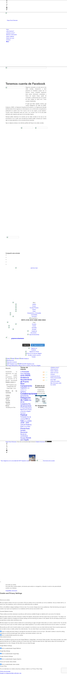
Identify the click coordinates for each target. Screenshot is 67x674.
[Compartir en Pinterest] (7, 262)
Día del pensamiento (25, 405)
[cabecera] (18, 20)
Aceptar (7, 590)
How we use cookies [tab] (5, 600)
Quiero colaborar (54, 371)
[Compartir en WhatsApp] (7, 259)
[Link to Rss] (6, 6)
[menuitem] (33, 29)
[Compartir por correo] (7, 264)
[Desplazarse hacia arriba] (0, 582)
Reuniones (23, 432)
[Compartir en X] (7, 257)
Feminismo (23, 413)
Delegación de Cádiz (25, 398)
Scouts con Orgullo (25, 439)
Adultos (22, 373)
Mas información (13, 590)
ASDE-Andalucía (25, 376)
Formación (23, 417)
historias (25, 421)
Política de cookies (55, 381)
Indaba (30, 421)
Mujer (29, 426)
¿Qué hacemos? (54, 369)
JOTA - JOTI (24, 423)
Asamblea (27, 373)
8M (21, 371)
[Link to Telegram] (6, 4)
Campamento (26, 385)
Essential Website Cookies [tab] (6, 611)
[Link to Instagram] (6, 1)
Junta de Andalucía (25, 424)
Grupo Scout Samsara (11, 441)
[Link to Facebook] (6, 2)
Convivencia (24, 396)
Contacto (52, 374)
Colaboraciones (28, 393)
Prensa (23, 428)
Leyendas (25, 426)
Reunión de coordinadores (24, 435)
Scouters (23, 438)
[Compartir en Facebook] (7, 255)
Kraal (21, 426)
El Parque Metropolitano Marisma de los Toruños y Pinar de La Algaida (26, 409)
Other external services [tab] (5, 637)
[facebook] (26, 68)
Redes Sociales (25, 429)
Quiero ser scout (54, 372)
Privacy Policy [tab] (3, 666)
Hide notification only (16, 673)
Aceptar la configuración (5, 673)
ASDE (22, 375)
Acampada (25, 372)
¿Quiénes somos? (54, 367)
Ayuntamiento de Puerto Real (26, 381)
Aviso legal (53, 379)
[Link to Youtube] (6, 8)
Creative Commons (40, 441)
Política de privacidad (55, 377)
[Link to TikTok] (6, 9)
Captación (23, 388)
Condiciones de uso (55, 376)
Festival (23, 414)
